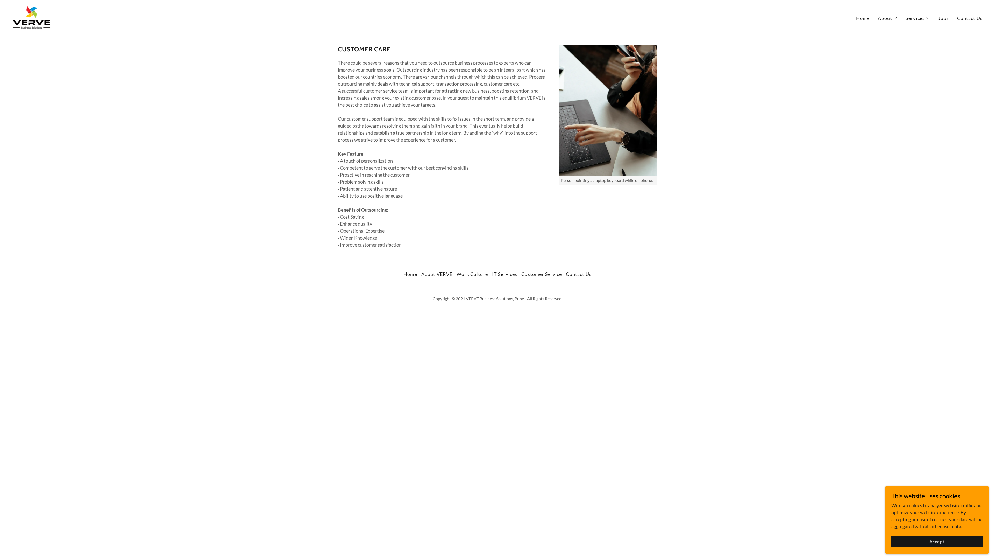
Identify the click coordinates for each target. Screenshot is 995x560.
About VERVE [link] (436, 274)
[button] (887, 18)
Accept (936, 541)
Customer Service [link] (541, 274)
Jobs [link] (943, 18)
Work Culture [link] (472, 274)
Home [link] (863, 18)
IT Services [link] (504, 274)
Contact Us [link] (970, 18)
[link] (31, 17)
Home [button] (410, 274)
